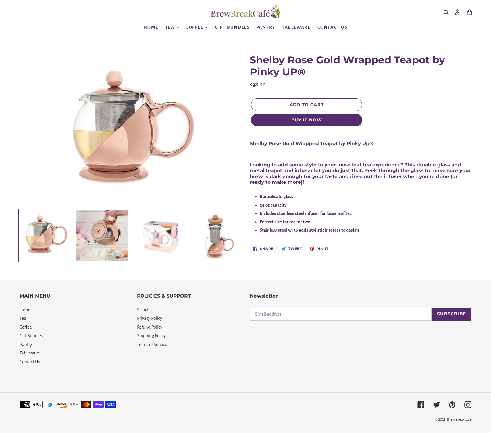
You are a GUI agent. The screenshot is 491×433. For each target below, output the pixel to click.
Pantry (26, 344)
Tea (23, 318)
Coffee (26, 327)
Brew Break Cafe (459, 420)
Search (143, 309)
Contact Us (30, 361)
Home (26, 309)
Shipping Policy (151, 335)
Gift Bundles (31, 335)
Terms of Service (152, 344)
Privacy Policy (149, 318)
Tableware (29, 352)
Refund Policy (149, 327)
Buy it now (306, 120)
